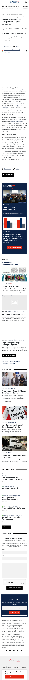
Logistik (21, 90)
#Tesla (9, 452)
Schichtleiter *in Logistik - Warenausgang (11, 518)
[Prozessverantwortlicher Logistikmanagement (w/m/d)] (14, 474)
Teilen (17, 46)
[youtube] (10, 650)
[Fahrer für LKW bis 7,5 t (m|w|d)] (9, 506)
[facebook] (6, 650)
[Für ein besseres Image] (14, 274)
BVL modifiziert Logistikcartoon (13, 314)
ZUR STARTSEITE (8, 175)
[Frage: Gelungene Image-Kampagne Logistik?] (14, 330)
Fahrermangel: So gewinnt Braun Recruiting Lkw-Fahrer (14, 392)
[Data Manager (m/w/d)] (8, 486)
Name (3, 555)
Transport (13, 90)
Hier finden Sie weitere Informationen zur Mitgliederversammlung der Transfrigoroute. (13, 212)
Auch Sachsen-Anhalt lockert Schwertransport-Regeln (12, 426)
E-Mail (3, 549)
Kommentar (4, 562)
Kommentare (7, 46)
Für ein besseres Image (10, 286)
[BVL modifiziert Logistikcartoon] (14, 302)
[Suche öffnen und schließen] (22, 2)
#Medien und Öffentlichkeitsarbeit (10, 264)
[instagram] (14, 650)
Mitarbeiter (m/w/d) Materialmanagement (9, 498)
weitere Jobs (6, 527)
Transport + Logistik (17, 14)
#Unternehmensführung (8, 363)
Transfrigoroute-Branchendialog (9, 208)
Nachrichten (9, 14)
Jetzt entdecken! (14, 677)
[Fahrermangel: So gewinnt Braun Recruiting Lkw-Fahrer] (14, 379)
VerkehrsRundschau (16, 121)
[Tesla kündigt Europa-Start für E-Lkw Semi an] (14, 443)
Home (3, 14)
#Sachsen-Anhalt (12, 422)
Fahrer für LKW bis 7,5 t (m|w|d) (13, 508)
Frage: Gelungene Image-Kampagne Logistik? (11, 344)
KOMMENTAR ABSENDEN (14, 588)
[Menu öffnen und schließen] (2, 2)
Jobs (24, 667)
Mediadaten (7, 667)
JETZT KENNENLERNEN (14, 247)
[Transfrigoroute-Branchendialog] (14, 196)
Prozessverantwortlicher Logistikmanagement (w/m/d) (12, 478)
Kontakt (16, 667)
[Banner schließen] (24, 671)
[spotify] (22, 650)
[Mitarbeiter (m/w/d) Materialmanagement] (12, 495)
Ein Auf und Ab (6, 242)
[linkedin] (18, 650)
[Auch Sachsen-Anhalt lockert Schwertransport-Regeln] (14, 413)
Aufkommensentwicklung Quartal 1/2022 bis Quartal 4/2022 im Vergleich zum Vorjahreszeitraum (13, 237)
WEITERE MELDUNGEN (9, 355)
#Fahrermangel (11, 388)
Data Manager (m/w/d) (10, 488)
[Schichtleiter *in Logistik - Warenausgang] (12, 515)
